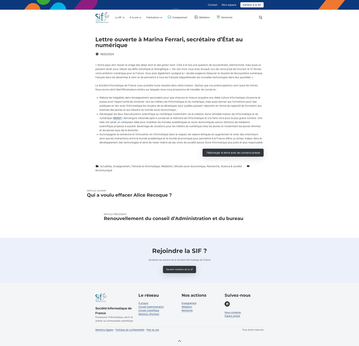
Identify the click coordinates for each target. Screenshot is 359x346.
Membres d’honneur (148, 314)
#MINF (118, 118)
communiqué (104, 170)
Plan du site (153, 329)
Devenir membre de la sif (179, 269)
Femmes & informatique (146, 166)
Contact (213, 4)
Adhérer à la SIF (252, 4)
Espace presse (232, 315)
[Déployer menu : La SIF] (123, 17)
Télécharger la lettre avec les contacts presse (233, 152)
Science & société (231, 166)
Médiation (204, 17)
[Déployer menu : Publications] (161, 17)
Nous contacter (233, 312)
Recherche (226, 17)
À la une (134, 17)
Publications (152, 17)
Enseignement (179, 17)
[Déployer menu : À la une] (140, 17)
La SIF (118, 17)
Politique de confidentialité (130, 329)
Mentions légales (104, 329)
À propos (143, 303)
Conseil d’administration (151, 306)
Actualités (106, 166)
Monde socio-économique (189, 166)
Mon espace (229, 4)
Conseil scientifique (148, 310)
